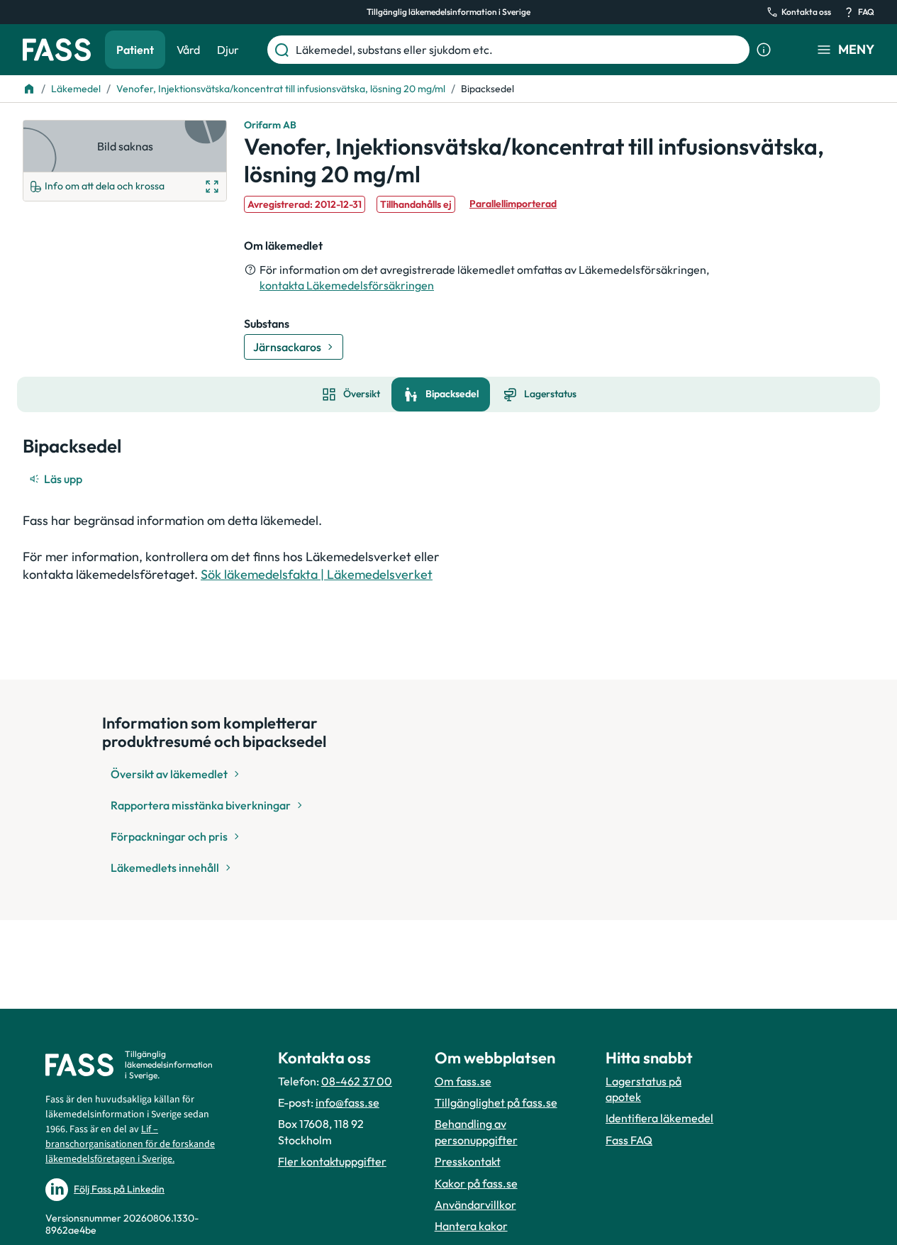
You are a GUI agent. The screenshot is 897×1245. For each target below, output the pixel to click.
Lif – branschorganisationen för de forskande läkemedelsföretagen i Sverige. (130, 1144)
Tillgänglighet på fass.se (496, 1102)
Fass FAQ (629, 1140)
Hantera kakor (471, 1226)
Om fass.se (463, 1081)
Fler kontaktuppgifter (332, 1161)
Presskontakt (468, 1161)
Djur (228, 50)
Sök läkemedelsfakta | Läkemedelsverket (317, 574)
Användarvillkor (475, 1204)
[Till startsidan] (29, 88)
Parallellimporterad (513, 203)
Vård (188, 50)
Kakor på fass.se (476, 1183)
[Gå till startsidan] (57, 49)
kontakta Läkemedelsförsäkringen (347, 285)
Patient (135, 50)
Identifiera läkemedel (659, 1118)
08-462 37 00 (356, 1081)
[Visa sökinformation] (763, 49)
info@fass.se (347, 1102)
